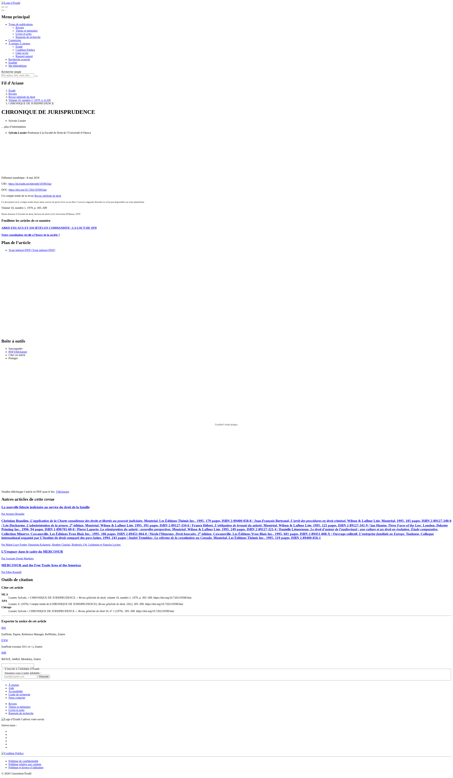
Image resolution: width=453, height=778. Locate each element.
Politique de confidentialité (23, 761)
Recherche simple (11, 71)
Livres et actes (23, 33)
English (12, 62)
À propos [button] (14, 43)
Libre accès (22, 53)
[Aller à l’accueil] (10, 2)
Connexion (14, 40)
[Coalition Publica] (12, 753)
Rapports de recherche (28, 37)
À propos (25, 43)
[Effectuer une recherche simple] (2, 7)
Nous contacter (16, 697)
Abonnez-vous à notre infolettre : (22, 673)
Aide (11, 688)
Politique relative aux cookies (24, 764)
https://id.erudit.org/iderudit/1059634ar (29, 183)
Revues (20, 27)
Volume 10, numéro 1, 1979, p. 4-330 (29, 100)
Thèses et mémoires (27, 30)
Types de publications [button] (20, 24)
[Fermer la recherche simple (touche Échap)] (6, 7)
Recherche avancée (19, 59)
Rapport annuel (24, 56)
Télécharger (62, 491)
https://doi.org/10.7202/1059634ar (28, 189)
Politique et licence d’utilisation (25, 767)
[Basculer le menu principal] (2, 10)
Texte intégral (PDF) (19, 250)
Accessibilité (15, 691)
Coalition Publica (25, 49)
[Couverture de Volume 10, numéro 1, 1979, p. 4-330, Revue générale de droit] (226, 155)
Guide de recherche (19, 694)
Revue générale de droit (21, 96)
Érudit (19, 46)
